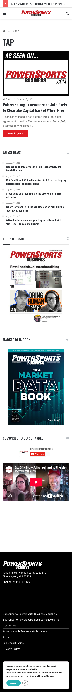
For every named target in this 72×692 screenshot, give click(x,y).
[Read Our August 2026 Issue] (36, 286)
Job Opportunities (13, 642)
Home (9, 31)
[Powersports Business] (36, 13)
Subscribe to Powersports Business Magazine (30, 613)
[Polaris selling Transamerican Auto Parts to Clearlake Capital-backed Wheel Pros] (36, 73)
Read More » (15, 133)
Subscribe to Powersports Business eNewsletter (31, 619)
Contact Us (9, 625)
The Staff (10, 99)
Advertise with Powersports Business (25, 631)
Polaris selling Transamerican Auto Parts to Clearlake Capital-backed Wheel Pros (35, 107)
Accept (13, 682)
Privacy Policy (11, 648)
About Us (8, 637)
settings (48, 676)
